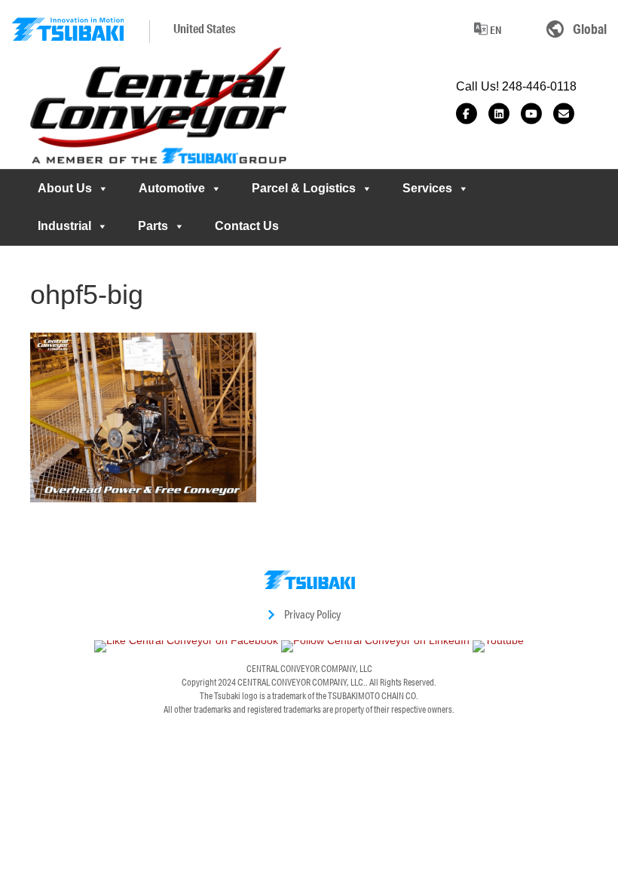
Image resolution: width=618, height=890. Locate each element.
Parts (153, 225)
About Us (65, 188)
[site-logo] (67, 29)
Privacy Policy (312, 614)
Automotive (172, 188)
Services (427, 188)
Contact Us (247, 225)
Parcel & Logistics (304, 188)
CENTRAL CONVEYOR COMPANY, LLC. (301, 682)
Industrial (64, 225)
